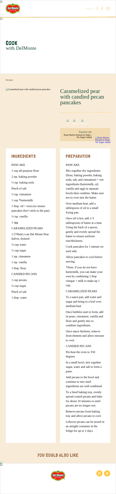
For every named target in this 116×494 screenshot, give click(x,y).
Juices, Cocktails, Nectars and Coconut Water (19, 477)
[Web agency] (4, 489)
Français (89, 9)
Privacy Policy (89, 485)
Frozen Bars (11, 471)
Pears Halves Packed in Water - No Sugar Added (78, 136)
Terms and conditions (69, 485)
